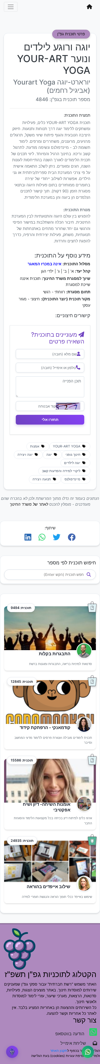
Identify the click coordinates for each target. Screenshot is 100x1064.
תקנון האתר (58, 1050)
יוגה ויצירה (25, 454)
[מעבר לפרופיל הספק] (82, 651)
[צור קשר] (88, 1052)
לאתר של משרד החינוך (29, 504)
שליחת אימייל (75, 1043)
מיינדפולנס (73, 479)
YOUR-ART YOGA (67, 446)
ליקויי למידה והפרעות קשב (61, 471)
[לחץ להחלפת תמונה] (68, 406)
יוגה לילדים (72, 463)
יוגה (49, 454)
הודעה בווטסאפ (70, 1033)
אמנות (35, 446)
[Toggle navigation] (10, 7)
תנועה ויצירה (42, 479)
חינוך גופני (73, 454)
